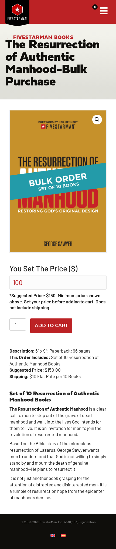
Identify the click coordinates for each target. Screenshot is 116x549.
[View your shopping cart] (90, 11)
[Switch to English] (53, 535)
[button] (97, 119)
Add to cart (51, 325)
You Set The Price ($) (43, 268)
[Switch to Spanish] (63, 535)
